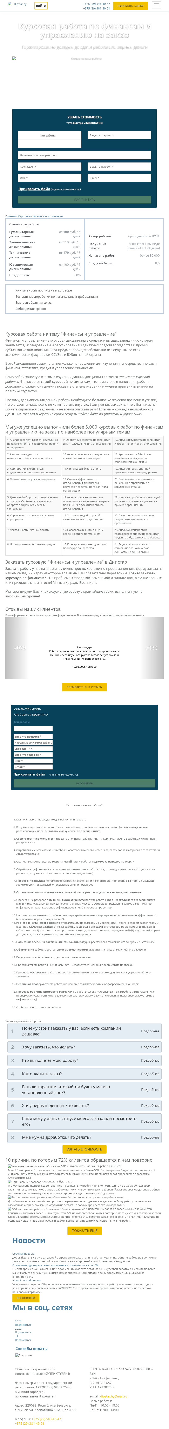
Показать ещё (84, 1230)
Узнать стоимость (84, 1149)
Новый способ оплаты (26, 1280)
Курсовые (24, 216)
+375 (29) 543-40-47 (96, 4)
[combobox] (49, 144)
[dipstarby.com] (18, 5)
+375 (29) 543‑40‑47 (46, 1419)
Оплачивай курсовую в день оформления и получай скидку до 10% (55, 1265)
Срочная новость (23, 1253)
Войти (41, 6)
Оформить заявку (130, 6)
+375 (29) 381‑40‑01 (29, 1423)
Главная (10, 216)
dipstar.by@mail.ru (113, 1396)
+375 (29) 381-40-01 (96, 8)
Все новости (26, 1298)
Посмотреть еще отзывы (84, 687)
